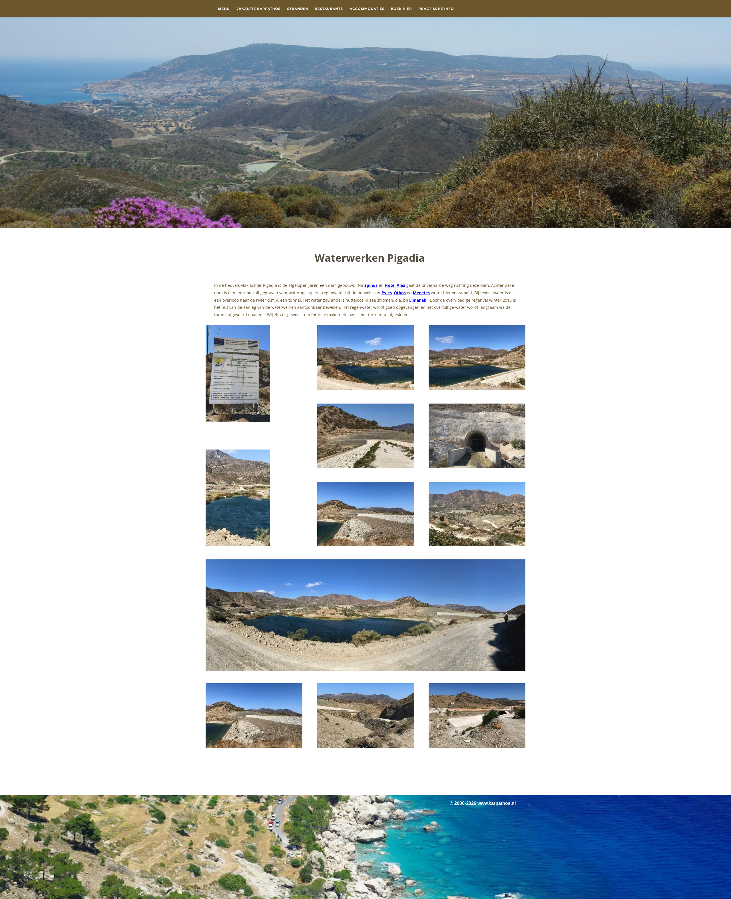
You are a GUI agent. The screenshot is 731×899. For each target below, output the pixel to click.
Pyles (386, 292)
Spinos (370, 285)
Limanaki (418, 300)
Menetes (421, 292)
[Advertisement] (365, 772)
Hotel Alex (395, 285)
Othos (400, 292)
